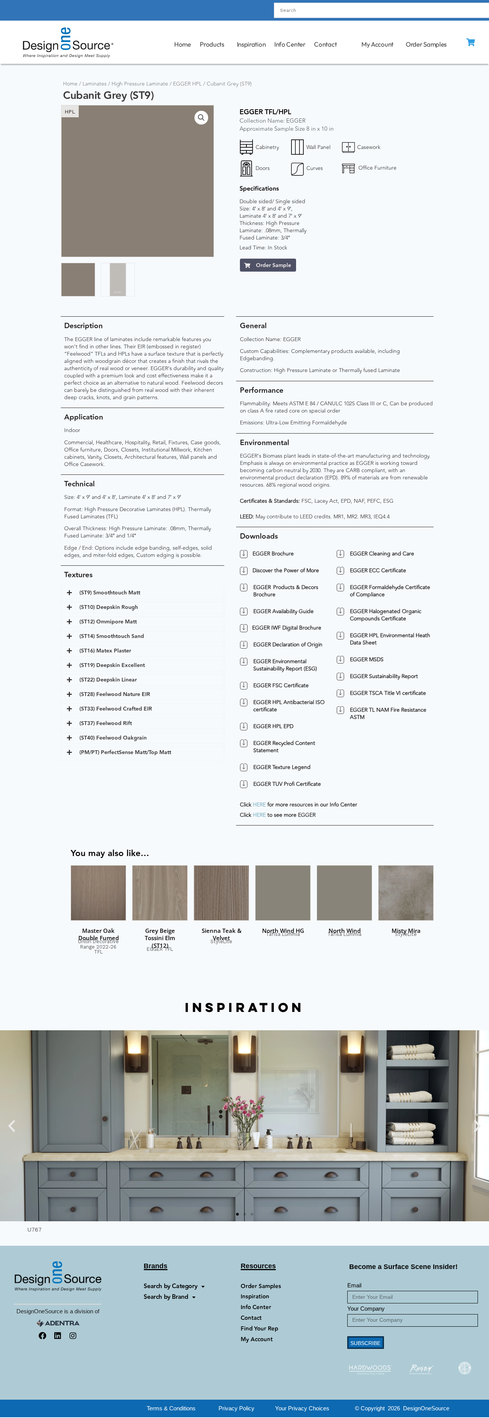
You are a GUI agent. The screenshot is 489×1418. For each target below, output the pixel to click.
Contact (325, 44)
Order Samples (426, 44)
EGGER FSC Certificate (281, 685)
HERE (259, 805)
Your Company (366, 1308)
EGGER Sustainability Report (384, 676)
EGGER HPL (187, 84)
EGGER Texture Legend (282, 767)
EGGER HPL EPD (273, 726)
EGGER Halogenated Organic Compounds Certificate (385, 615)
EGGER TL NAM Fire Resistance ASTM (388, 713)
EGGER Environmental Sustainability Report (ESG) (285, 665)
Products (212, 44)
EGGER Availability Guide (283, 611)
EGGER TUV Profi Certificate (287, 784)
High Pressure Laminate (140, 84)
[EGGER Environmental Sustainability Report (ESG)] (244, 661)
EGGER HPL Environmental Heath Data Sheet (390, 639)
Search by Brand (166, 1297)
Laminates (95, 84)
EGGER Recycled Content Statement (284, 746)
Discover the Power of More (286, 570)
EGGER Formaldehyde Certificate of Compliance (390, 591)
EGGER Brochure (273, 554)
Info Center (290, 44)
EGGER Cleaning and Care (382, 554)
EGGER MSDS (367, 660)
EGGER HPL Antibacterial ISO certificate (289, 706)
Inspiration (251, 44)
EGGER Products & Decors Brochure (285, 591)
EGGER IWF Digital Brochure (286, 628)
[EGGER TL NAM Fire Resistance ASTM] (340, 710)
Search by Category (170, 1286)
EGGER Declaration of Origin (287, 645)
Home (182, 44)
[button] (201, 118)
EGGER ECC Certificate (378, 571)
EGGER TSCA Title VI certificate (388, 693)
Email (354, 1285)
